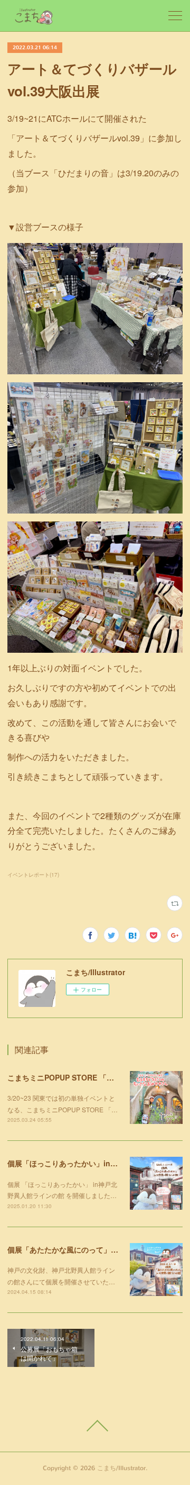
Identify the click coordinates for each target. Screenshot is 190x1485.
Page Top (95, 1426)
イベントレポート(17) (33, 874)
